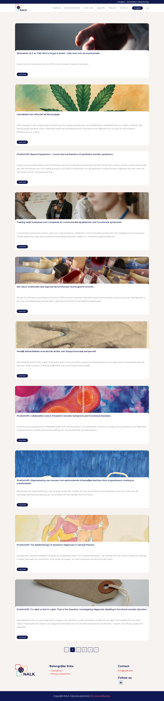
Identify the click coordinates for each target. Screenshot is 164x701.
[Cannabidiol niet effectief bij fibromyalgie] (82, 98)
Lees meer (22, 74)
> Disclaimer (55, 671)
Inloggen (121, 2)
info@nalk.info (125, 671)
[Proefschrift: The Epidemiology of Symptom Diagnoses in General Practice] (82, 529)
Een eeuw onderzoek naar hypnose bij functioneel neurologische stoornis (55, 287)
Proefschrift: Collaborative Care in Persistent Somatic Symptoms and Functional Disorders (64, 416)
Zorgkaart (137, 8)
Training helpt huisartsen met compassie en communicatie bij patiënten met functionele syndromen (69, 222)
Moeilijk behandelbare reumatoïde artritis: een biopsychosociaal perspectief (56, 351)
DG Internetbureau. (100, 696)
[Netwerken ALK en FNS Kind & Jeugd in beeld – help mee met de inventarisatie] (82, 37)
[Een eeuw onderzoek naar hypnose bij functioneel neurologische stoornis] (82, 271)
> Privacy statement (59, 674)
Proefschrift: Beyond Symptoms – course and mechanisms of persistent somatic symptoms (65, 154)
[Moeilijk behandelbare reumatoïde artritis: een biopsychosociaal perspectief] (82, 335)
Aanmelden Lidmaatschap (138, 2)
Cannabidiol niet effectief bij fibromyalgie (38, 114)
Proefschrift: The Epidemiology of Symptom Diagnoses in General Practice (55, 545)
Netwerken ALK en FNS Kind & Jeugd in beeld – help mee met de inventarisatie (58, 53)
